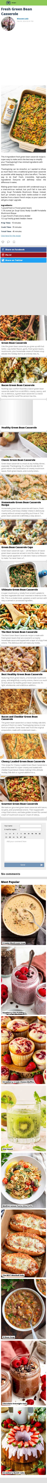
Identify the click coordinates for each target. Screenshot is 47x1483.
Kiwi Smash (8, 1149)
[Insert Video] (6, 837)
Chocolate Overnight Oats (15, 1403)
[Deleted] (21, 833)
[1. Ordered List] (28, 833)
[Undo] (6, 833)
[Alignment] (21, 837)
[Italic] (17, 833)
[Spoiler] (17, 837)
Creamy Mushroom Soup (14, 943)
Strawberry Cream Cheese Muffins (18, 1082)
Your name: (8, 826)
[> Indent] (36, 833)
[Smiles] (25, 837)
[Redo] (10, 833)
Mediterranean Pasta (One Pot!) (17, 1206)
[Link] (14, 837)
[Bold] (14, 833)
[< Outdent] (32, 833)
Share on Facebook (15, 249)
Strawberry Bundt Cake (13, 1473)
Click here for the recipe (11, 236)
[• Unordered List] (25, 833)
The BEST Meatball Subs (13, 1275)
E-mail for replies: (10, 829)
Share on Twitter (14, 260)
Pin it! (8, 255)
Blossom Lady (22, 19)
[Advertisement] (23, 57)
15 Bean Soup (9, 1337)
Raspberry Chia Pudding (13, 1012)
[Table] (10, 837)
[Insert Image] (40, 833)
